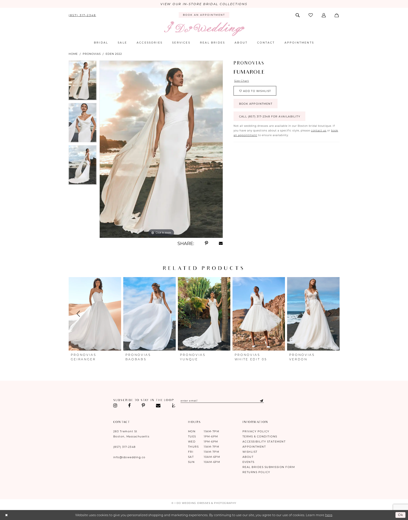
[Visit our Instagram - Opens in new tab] (115, 405)
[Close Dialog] (6, 515)
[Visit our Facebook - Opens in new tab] (129, 405)
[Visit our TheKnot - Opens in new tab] (173, 405)
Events (248, 462)
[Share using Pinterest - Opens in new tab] (206, 243)
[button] (324, 15)
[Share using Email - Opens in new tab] (221, 243)
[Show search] (297, 15)
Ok (401, 515)
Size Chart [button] (241, 80)
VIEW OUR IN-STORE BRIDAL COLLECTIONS (203, 4)
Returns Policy (256, 472)
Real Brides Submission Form (268, 467)
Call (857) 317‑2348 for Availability (269, 116)
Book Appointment (255, 103)
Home (73, 53)
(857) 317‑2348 (124, 446)
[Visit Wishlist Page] (310, 15)
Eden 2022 (114, 53)
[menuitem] (82, 15)
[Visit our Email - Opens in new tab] (158, 405)
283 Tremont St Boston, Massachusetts (131, 434)
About (248, 456)
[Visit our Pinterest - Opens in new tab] (143, 405)
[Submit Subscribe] (258, 401)
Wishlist (250, 451)
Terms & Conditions (259, 436)
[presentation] (95, 314)
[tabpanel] (82, 82)
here (328, 515)
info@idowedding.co (129, 457)
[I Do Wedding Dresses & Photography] (204, 28)
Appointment (254, 446)
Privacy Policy (255, 431)
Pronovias (92, 53)
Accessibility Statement (264, 441)
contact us (318, 130)
